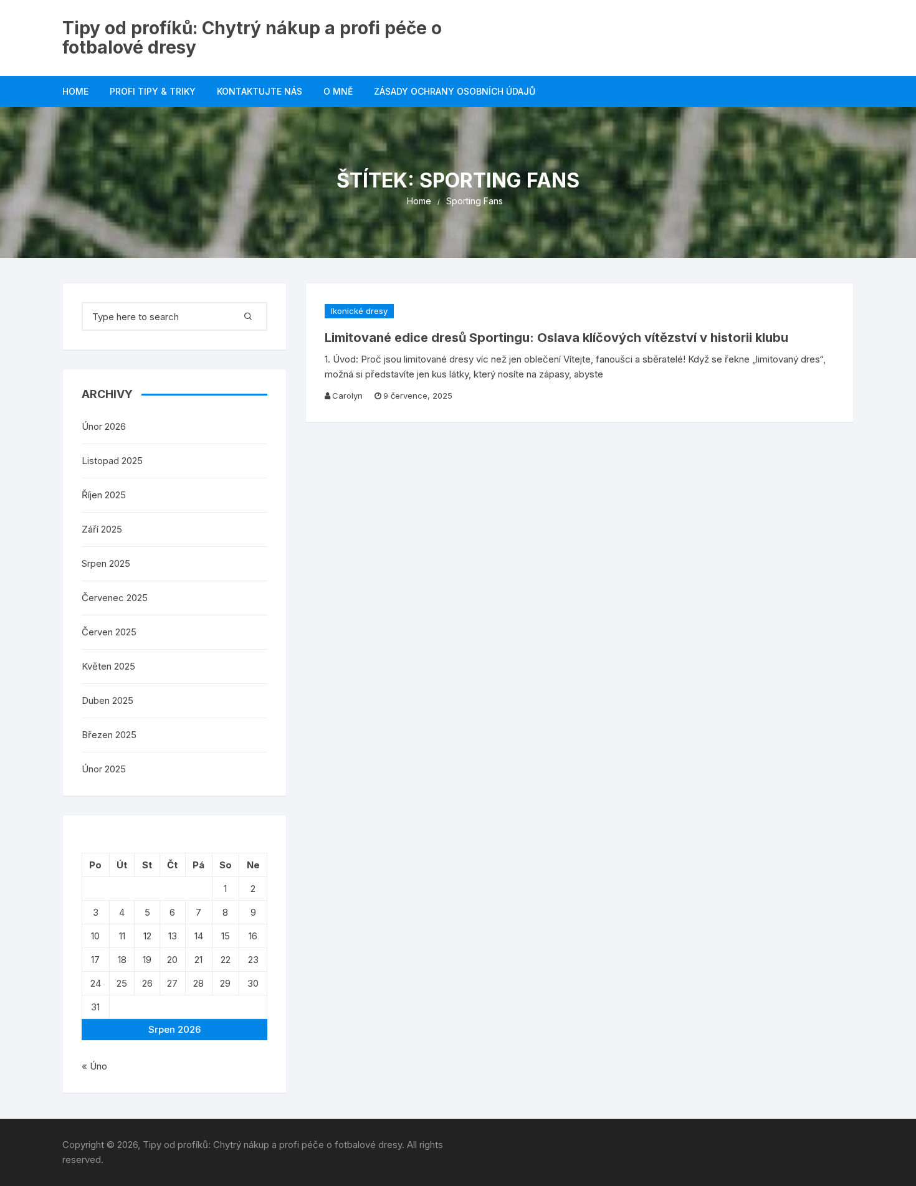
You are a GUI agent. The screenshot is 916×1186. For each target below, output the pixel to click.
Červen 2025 (109, 632)
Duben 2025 (107, 700)
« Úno (94, 1066)
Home (75, 91)
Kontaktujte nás (259, 91)
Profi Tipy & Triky (153, 91)
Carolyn (347, 396)
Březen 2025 (109, 735)
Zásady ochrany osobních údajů (454, 91)
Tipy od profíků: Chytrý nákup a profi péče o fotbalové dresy (252, 37)
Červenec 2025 (115, 598)
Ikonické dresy (359, 311)
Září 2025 (102, 529)
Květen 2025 (108, 666)
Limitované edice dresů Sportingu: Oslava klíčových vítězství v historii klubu (556, 337)
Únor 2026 (104, 426)
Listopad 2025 (112, 461)
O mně (338, 91)
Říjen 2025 (104, 495)
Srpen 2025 (106, 563)
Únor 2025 (104, 769)
